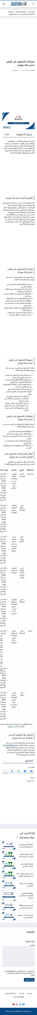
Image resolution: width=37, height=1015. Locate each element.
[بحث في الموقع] (3, 3)
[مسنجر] (25, 771)
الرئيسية (32, 12)
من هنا (10, 726)
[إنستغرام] (16, 1004)
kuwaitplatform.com (10, 745)
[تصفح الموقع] (33, 3)
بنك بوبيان (30, 781)
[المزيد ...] (5, 771)
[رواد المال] (18, 4)
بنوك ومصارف (21, 12)
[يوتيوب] (13, 1004)
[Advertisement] (18, 39)
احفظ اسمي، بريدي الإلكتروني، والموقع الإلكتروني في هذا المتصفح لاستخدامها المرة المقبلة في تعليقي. (19, 973)
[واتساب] (18, 771)
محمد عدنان (25, 70)
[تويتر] (12, 771)
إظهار (6, 134)
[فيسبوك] (32, 771)
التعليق (32, 945)
